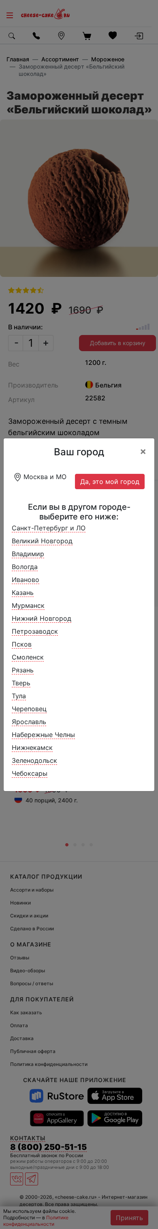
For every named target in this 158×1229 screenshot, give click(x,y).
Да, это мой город (109, 481)
